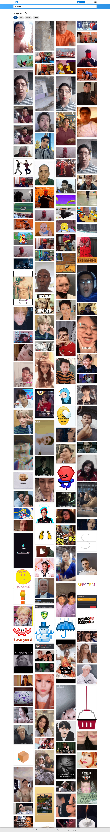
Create (82, 1)
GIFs (21, 17)
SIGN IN (90, 1)
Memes (36, 17)
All (15, 17)
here (81, 830)
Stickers (28, 17)
